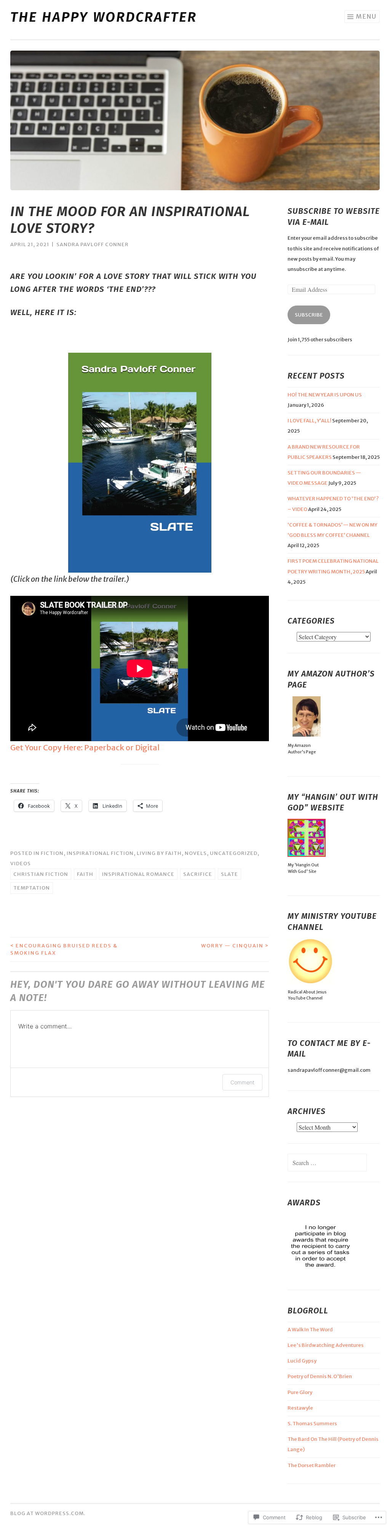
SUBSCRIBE (309, 315)
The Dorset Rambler (312, 1465)
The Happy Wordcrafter (103, 17)
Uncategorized (233, 853)
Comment (242, 1082)
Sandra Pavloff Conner (92, 244)
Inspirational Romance (138, 874)
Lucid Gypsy (302, 1361)
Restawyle (300, 1408)
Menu (366, 16)
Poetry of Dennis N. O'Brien (320, 1376)
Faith (85, 874)
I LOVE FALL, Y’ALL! (309, 420)
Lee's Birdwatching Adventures (326, 1345)
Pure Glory (300, 1392)
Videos (20, 863)
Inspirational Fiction (100, 853)
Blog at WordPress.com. (47, 1513)
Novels (196, 853)
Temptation (31, 888)
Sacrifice (197, 874)
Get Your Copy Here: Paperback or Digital (85, 747)
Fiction (52, 853)
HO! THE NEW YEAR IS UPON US (325, 395)
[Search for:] (327, 1163)
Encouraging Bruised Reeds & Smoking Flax (64, 949)
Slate (229, 874)
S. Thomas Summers (312, 1423)
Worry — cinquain (235, 945)
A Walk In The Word (310, 1329)
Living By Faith (159, 853)
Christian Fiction (40, 874)
